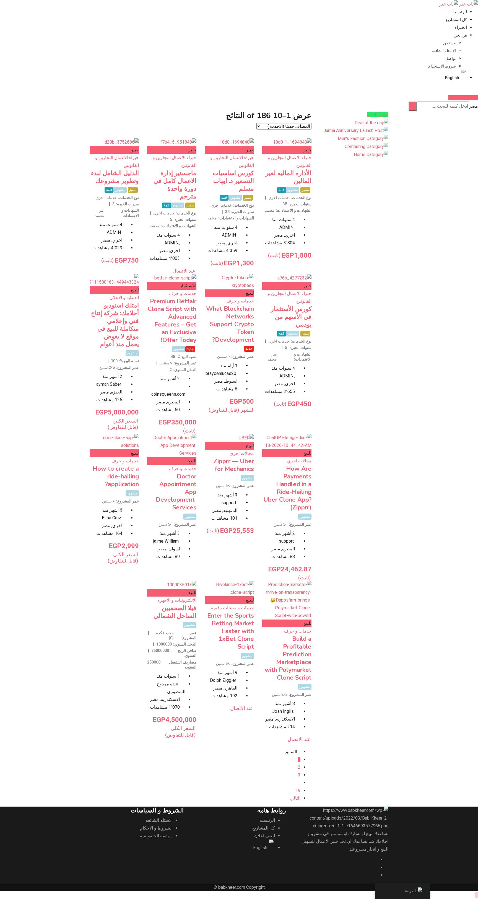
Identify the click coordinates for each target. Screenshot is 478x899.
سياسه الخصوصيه (156, 835)
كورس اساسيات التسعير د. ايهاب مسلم (233, 181)
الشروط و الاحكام (156, 828)
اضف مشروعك (461, 97)
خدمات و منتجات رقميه (232, 607)
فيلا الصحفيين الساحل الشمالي (175, 612)
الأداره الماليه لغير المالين (288, 177)
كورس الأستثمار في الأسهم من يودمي (291, 317)
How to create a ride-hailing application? (116, 476)
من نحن (460, 35)
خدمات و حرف (240, 301)
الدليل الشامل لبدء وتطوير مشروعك (115, 177)
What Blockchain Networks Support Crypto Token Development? (230, 324)
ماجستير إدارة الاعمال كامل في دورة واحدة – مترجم (175, 185)
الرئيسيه (460, 11)
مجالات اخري (299, 460)
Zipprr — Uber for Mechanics (234, 465)
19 (297, 790)
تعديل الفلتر (377, 114)
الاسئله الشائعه (444, 50)
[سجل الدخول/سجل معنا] (472, 89)
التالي (295, 798)
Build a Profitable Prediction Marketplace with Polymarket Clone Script (288, 658)
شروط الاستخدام (442, 66)
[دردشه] (476, 89)
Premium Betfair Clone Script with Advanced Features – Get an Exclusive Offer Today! (172, 320)
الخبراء (461, 27)
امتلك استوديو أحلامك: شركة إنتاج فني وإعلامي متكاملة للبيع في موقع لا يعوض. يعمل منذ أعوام (115, 324)
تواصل (450, 58)
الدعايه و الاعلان (124, 297)
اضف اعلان (264, 835)
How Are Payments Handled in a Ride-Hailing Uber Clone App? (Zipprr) (287, 488)
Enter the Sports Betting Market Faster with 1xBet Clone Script (230, 631)
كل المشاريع (456, 19)
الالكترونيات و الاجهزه (176, 600)
